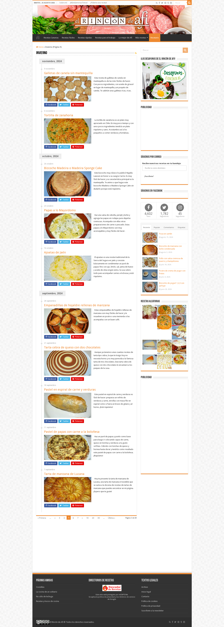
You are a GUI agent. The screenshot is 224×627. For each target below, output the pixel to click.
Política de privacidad (150, 606)
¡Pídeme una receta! (99, 3)
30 (99, 518)
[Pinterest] (165, 3)
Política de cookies (149, 601)
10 (87, 518)
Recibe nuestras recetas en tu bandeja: (161, 163)
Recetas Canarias (51, 38)
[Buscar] (189, 2)
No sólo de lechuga (44, 596)
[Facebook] (159, 3)
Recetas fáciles (68, 38)
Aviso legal (146, 592)
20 (93, 518)
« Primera (42, 518)
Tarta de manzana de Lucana (64, 474)
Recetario (155, 38)
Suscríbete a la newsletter (152, 610)
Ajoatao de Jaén (55, 252)
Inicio (38, 37)
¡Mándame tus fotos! (78, 3)
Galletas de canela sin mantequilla (68, 73)
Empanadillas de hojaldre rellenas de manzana (77, 305)
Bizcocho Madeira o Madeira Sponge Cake (73, 168)
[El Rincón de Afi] (112, 19)
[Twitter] (162, 3)
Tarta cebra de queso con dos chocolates (72, 347)
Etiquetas (181, 227)
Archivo (144, 587)
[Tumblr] (168, 3)
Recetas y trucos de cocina (47, 601)
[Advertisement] (164, 130)
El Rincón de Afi (56, 622)
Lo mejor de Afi (125, 38)
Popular (157, 227)
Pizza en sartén (165, 234)
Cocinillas (40, 587)
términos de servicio (127, 597)
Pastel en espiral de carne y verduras (70, 389)
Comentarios (169, 227)
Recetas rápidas (85, 38)
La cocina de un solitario (46, 592)
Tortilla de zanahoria (58, 115)
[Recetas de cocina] (111, 588)
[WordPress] (171, 3)
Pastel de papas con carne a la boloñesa (72, 432)
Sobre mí (63, 3)
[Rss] (157, 3)
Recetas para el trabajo (105, 38)
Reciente (146, 227)
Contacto (145, 596)
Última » (111, 518)
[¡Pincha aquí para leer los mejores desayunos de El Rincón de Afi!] (164, 80)
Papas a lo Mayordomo (60, 210)
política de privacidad (106, 597)
